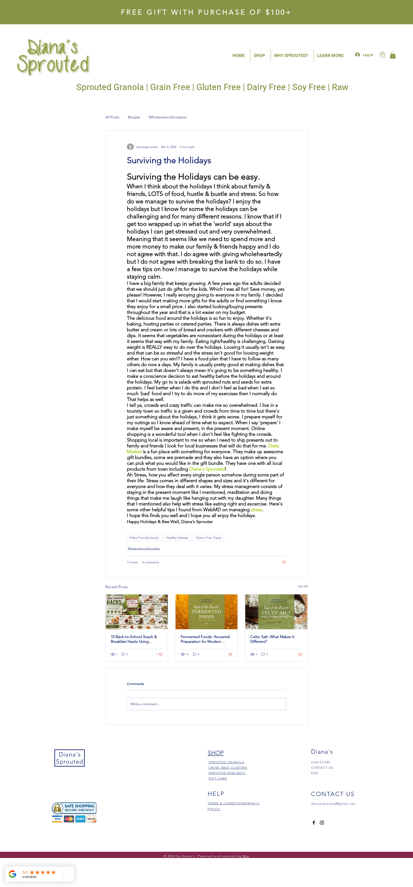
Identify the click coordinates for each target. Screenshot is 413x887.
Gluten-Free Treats (208, 538)
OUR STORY (321, 762)
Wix (246, 856)
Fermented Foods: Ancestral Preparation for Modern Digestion (205, 639)
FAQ (314, 773)
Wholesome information (168, 117)
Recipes (134, 117)
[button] (393, 54)
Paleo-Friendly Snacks (144, 538)
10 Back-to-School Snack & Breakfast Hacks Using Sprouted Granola (134, 639)
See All (303, 586)
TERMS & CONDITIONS (227, 803)
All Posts (112, 117)
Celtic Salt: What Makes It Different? (272, 639)
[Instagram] (322, 822)
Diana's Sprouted (69, 758)
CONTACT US (322, 768)
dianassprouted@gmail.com (333, 804)
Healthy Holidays (177, 538)
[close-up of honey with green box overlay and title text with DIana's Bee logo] (207, 611)
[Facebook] (313, 822)
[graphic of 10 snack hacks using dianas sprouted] (137, 611)
